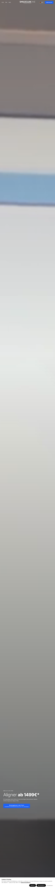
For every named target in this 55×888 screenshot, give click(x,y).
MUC (10, 2)
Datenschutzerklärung (25, 882)
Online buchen (49, 2)
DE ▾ (41, 2)
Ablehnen (33, 885)
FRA (6, 2)
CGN (3, 2)
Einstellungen (50, 885)
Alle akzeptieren (41, 885)
